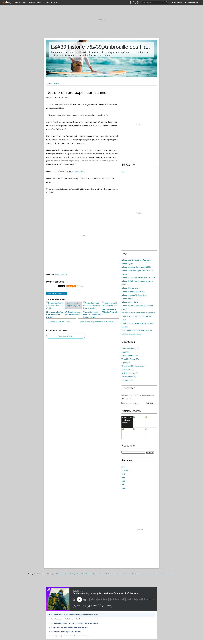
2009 (123, 477)
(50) (125, 352)
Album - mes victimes (129, 302)
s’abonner (80, 606)
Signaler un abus (98, 574)
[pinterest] (138, 2)
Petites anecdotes (61, 274)
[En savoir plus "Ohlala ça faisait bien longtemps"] (139, 422)
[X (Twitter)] (134, 2)
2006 (123, 488)
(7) (129, 373)
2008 (123, 481)
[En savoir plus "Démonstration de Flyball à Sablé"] (127, 433)
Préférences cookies (168, 574)
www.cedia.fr (79, 171)
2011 (123, 467)
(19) (125, 362)
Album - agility (127, 263)
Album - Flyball (127, 298)
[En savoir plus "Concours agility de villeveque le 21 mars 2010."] (139, 433)
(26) (129, 355)
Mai (125, 470)
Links (123, 319)
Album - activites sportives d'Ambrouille (136, 260)
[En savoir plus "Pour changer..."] (151, 422)
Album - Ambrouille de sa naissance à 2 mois (138, 277)
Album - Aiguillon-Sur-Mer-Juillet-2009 (136, 267)
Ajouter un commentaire (65, 336)
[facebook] (130, 2)
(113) (130, 348)
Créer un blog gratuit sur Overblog (65, 574)
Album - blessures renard (130, 288)
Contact (57, 83)
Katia (38, 574)
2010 (123, 474)
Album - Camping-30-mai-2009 (133, 291)
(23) (130, 359)
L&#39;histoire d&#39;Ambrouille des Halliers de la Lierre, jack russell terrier (101, 47)
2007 (123, 484)
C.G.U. (107, 574)
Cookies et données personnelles (151, 574)
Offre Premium (136, 574)
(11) (133, 366)
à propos (108, 606)
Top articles (80, 574)
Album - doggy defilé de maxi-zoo (134, 295)
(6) (128, 376)
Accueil (49, 83)
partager (94, 606)
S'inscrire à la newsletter (56, 293)
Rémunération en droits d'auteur (120, 574)
